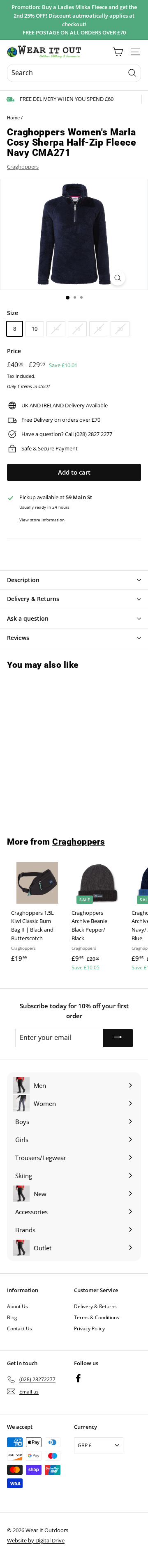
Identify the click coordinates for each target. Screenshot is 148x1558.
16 (77, 328)
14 (56, 328)
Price (14, 351)
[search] (74, 73)
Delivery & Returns (95, 1306)
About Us (17, 1306)
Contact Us (19, 1328)
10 (34, 328)
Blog (12, 1317)
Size (12, 313)
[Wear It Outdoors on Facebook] (78, 1378)
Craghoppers (23, 166)
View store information (42, 520)
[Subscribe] (118, 1038)
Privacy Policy (89, 1328)
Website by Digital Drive (36, 1540)
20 (120, 328)
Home (13, 117)
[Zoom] (117, 278)
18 (99, 328)
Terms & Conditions (96, 1317)
